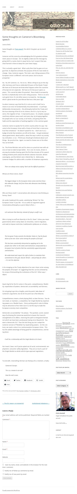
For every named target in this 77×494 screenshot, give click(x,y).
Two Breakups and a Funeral (64, 135)
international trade (61, 340)
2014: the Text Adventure (63, 224)
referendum (64, 350)
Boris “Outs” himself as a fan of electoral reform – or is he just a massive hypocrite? (65, 161)
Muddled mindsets (61, 116)
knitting (70, 340)
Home (4, 7)
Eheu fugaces (60, 132)
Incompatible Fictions (62, 46)
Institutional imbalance (40, 403)
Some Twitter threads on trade (65, 77)
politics (26, 391)
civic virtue (58, 325)
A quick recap (60, 104)
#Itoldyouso (59, 94)
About (12, 7)
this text (43, 97)
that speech (19, 49)
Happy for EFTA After (62, 41)
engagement (60, 331)
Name (5, 442)
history (58, 338)
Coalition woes (60, 231)
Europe (21, 391)
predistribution (60, 346)
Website (5, 457)
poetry (58, 345)
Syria (66, 355)
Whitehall (65, 361)
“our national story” (62, 75)
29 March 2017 (60, 101)
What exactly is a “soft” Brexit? (65, 87)
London (70, 341)
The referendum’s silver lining (64, 156)
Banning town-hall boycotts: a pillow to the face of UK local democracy (65, 168)
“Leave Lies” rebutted (62, 85)
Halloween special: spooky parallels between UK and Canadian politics (65, 197)
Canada (72, 323)
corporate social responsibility (64, 326)
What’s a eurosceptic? (62, 243)
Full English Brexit (61, 97)
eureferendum (62, 332)
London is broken (61, 202)
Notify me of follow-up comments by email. (19, 471)
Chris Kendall (60, 413)
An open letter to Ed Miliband (64, 264)
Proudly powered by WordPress (11, 490)
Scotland (58, 352)
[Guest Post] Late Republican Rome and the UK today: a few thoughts (65, 139)
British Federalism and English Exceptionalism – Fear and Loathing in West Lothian (65, 219)
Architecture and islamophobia (65, 214)
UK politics (62, 358)
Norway (64, 343)
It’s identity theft (61, 53)
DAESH (57, 328)
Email (4, 449)
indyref (63, 338)
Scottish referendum (61, 354)
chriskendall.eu (60, 279)
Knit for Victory (60, 73)
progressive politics (69, 346)
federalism (67, 337)
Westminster (59, 361)
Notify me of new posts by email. (16, 474)
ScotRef (63, 352)
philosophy (71, 343)
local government (62, 341)
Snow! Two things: (61, 240)
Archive (21, 7)
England (67, 331)
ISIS (67, 340)
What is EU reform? (61, 183)
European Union (68, 335)
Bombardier (59, 323)
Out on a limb (60, 99)
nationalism (59, 343)
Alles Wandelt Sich (61, 267)
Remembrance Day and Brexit (65, 56)
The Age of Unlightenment (63, 144)
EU (18, 391)
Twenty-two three (61, 147)
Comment (6, 419)
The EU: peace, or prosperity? (13, 403)
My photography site (62, 281)
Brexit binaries (60, 44)
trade (70, 355)
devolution (64, 328)
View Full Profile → (61, 423)
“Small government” (62, 233)
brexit (66, 323)
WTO (69, 361)
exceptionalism (60, 337)
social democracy (60, 355)
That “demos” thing (61, 149)
